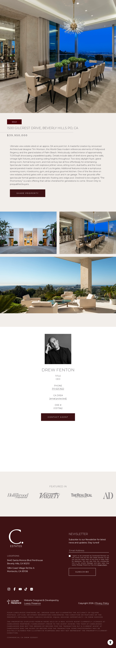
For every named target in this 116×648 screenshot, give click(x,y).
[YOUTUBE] (20, 589)
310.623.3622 (58, 389)
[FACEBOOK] (14, 589)
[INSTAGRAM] (9, 589)
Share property (28, 193)
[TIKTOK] (26, 589)
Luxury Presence (32, 603)
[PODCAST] (31, 589)
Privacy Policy (102, 565)
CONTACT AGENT (58, 417)
